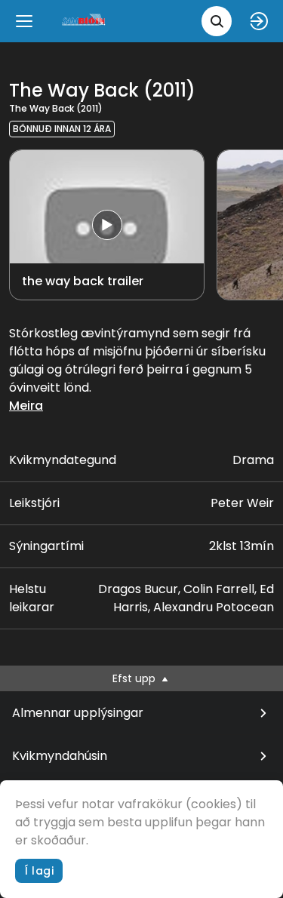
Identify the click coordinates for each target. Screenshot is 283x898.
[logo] (84, 20)
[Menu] (24, 21)
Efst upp (135, 678)
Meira (26, 405)
